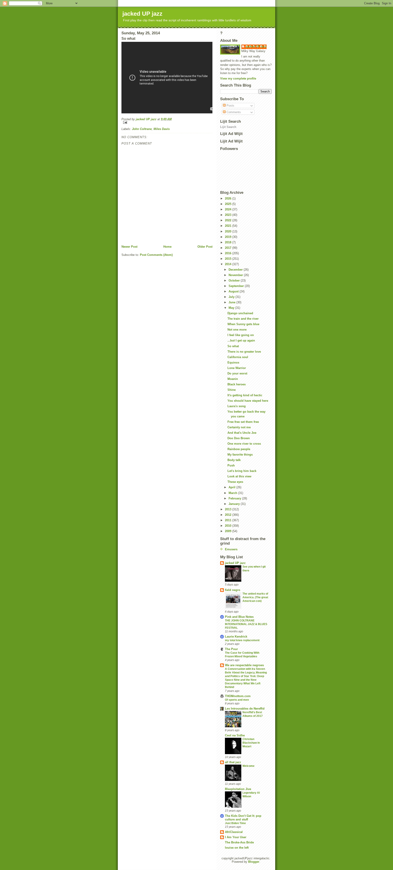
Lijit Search (228, 127)
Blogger (253, 861)
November (236, 275)
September (237, 286)
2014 (228, 264)
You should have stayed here (247, 400)
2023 (228, 215)
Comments (233, 112)
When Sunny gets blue (243, 324)
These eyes (235, 482)
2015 (228, 258)
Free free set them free (243, 422)
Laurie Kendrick (236, 636)
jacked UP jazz (142, 13)
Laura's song (236, 406)
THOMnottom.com (238, 696)
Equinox (233, 362)
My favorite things (240, 454)
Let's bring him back (241, 471)
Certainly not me (239, 427)
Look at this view (239, 476)
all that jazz (233, 762)
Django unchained (240, 313)
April (232, 487)
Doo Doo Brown (238, 438)
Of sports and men (237, 699)
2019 (228, 237)
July (232, 297)
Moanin (232, 379)
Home (167, 246)
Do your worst (237, 373)
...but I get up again (241, 340)
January (235, 504)
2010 (228, 525)
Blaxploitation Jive (238, 789)
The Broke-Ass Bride (239, 842)
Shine (231, 389)
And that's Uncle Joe (241, 432)
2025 (228, 204)
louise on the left (237, 847)
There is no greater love (244, 351)
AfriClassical (234, 832)
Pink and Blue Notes (239, 616)
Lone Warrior (236, 368)
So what (233, 346)
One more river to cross (244, 443)
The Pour (231, 649)
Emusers (231, 549)
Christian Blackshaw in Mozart (251, 743)
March (233, 493)
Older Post (204, 246)
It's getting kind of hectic (244, 395)
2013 (228, 509)
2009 (228, 531)
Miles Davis (162, 129)
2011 (228, 520)
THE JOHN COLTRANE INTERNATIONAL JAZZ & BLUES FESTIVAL (246, 624)
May (232, 307)
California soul (237, 357)
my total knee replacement (242, 640)
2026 (228, 198)
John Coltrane (142, 129)
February (235, 498)
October (235, 280)
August (234, 291)
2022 (228, 220)
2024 (228, 209)
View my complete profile (238, 78)
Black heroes (236, 384)
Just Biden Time (235, 823)
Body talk (234, 460)
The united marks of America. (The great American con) (255, 597)
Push (231, 465)
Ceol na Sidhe (235, 735)
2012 (228, 514)
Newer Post (129, 246)
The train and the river (243, 318)
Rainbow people (238, 449)
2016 (228, 253)
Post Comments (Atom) (156, 255)
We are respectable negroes (244, 665)
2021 (228, 225)
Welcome (248, 766)
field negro (232, 590)
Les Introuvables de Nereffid (245, 708)
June (232, 302)
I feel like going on (240, 335)
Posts (230, 105)
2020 (228, 231)
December (236, 269)
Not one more (237, 329)
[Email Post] (166, 122)
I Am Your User (235, 837)
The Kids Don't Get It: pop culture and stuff (243, 817)
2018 (228, 242)
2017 (228, 247)
